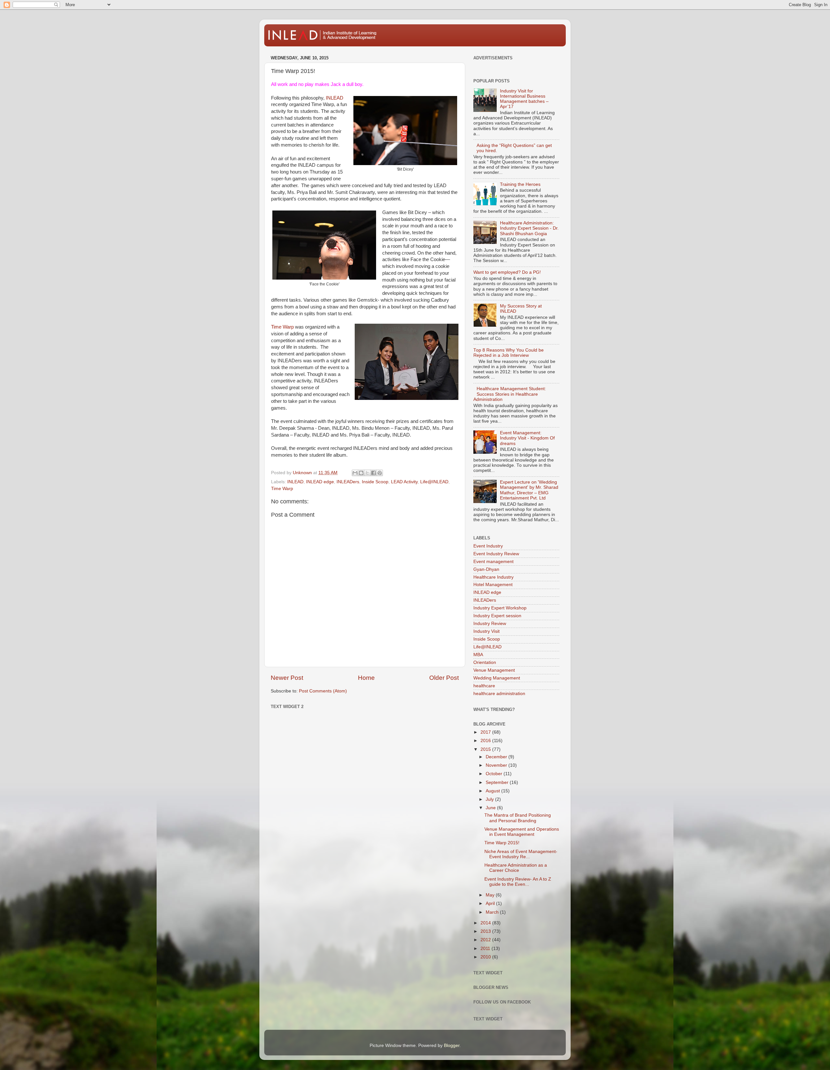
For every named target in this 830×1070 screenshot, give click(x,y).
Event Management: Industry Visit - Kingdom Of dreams (527, 438)
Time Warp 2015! (501, 842)
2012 (486, 939)
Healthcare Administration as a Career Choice (515, 868)
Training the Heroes (520, 184)
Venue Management (494, 670)
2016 (486, 740)
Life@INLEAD (434, 481)
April (491, 903)
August (493, 790)
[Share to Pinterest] (379, 473)
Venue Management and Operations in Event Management (521, 832)
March (493, 912)
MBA (478, 654)
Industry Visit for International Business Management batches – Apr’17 (524, 99)
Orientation (484, 662)
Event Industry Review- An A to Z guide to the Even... (517, 882)
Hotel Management (493, 584)
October (495, 773)
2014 (486, 922)
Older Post (444, 677)
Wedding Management (496, 678)
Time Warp (282, 327)
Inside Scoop (375, 481)
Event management (493, 561)
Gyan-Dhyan (486, 569)
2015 (486, 749)
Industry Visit (486, 631)
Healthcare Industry (493, 577)
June (491, 807)
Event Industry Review (496, 553)
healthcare (484, 685)
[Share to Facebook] (373, 473)
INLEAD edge (320, 481)
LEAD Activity (404, 481)
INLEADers (348, 481)
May (491, 895)
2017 (486, 732)
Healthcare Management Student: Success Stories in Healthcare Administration (509, 394)
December (497, 756)
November (497, 765)
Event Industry (488, 546)
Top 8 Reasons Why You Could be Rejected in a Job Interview (508, 353)
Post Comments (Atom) (323, 691)
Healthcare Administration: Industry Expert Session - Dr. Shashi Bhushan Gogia (529, 228)
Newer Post (287, 677)
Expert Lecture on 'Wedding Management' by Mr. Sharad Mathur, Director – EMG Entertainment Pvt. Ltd (529, 490)
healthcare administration (499, 693)
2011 (486, 948)
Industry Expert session (497, 615)
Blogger (451, 1045)
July (490, 799)
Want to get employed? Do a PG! (507, 272)
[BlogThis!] (361, 473)
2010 (486, 957)
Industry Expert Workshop (500, 608)
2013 (486, 931)
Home (366, 677)
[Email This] (355, 473)
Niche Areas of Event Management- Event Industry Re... (520, 854)
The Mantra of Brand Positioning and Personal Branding (517, 818)
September (498, 782)
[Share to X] (367, 473)
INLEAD (334, 98)
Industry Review (489, 623)
